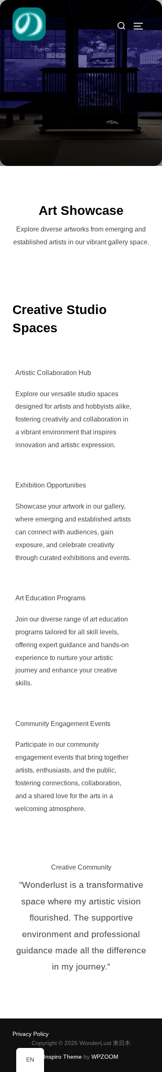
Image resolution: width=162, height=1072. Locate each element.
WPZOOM (104, 1056)
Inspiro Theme (63, 1056)
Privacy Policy (30, 1034)
